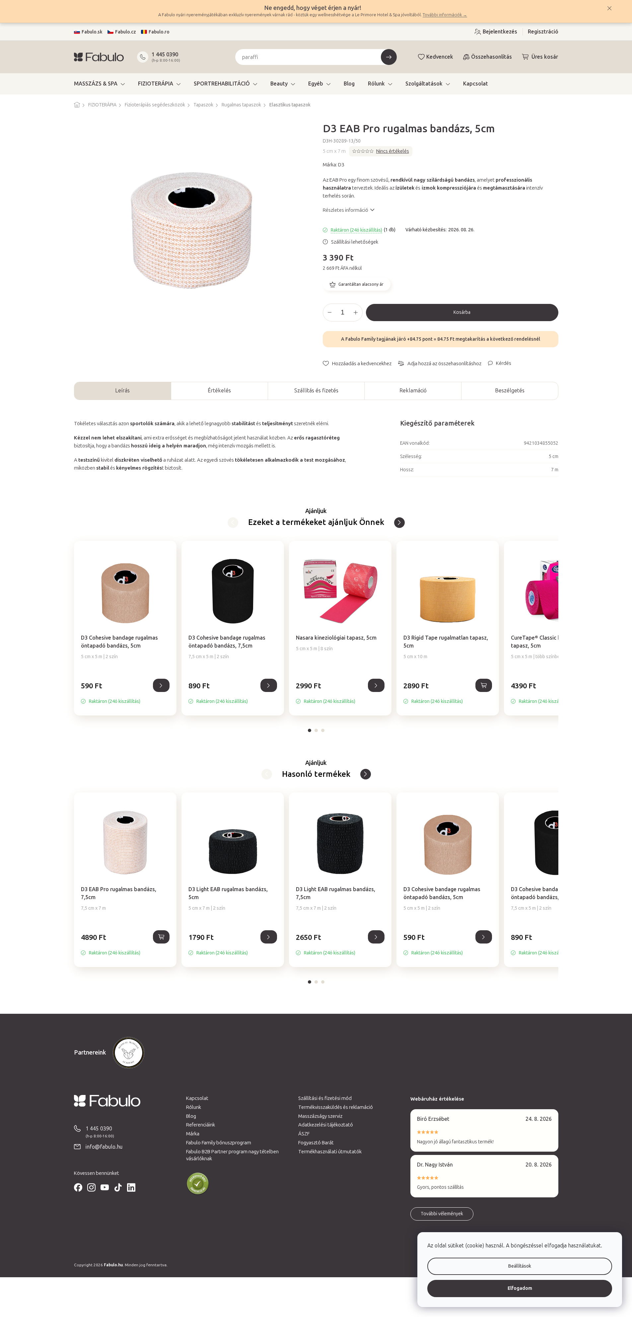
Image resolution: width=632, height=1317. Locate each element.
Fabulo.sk (92, 32)
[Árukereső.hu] (197, 1183)
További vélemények (442, 1214)
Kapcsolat (197, 1098)
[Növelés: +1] (355, 312)
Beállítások (519, 1266)
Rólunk (193, 1107)
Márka (192, 1134)
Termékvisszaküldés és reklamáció (335, 1107)
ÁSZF (304, 1134)
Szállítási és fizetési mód (325, 1098)
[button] (125, 692)
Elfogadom (520, 1288)
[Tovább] (233, 522)
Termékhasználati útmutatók (330, 1152)
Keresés (389, 57)
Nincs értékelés (392, 151)
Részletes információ (345, 210)
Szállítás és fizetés (316, 390)
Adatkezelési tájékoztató (325, 1125)
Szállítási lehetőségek (354, 242)
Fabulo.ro (159, 32)
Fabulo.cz (125, 32)
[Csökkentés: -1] (329, 312)
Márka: (333, 165)
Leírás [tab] (122, 390)
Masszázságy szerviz (320, 1116)
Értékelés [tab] (219, 390)
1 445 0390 (165, 54)
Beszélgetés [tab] (510, 390)
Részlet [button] (161, 685)
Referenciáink (200, 1125)
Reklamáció (413, 390)
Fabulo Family (360, 339)
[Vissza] (399, 522)
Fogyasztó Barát (316, 1143)
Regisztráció (543, 32)
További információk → (445, 14)
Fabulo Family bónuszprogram (218, 1143)
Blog (191, 1116)
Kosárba (462, 312)
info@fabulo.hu (104, 1147)
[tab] (309, 730)
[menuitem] (99, 83)
